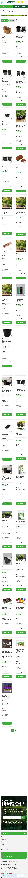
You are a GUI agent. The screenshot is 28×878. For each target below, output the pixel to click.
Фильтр (6, 20)
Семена (3, 837)
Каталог (3, 6)
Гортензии (4, 842)
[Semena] (10, 2)
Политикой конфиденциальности (12, 823)
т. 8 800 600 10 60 (8, 865)
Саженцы (3, 839)
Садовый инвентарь (6, 846)
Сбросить (11, 20)
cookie (13, 875)
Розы (2, 844)
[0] (17, 2)
